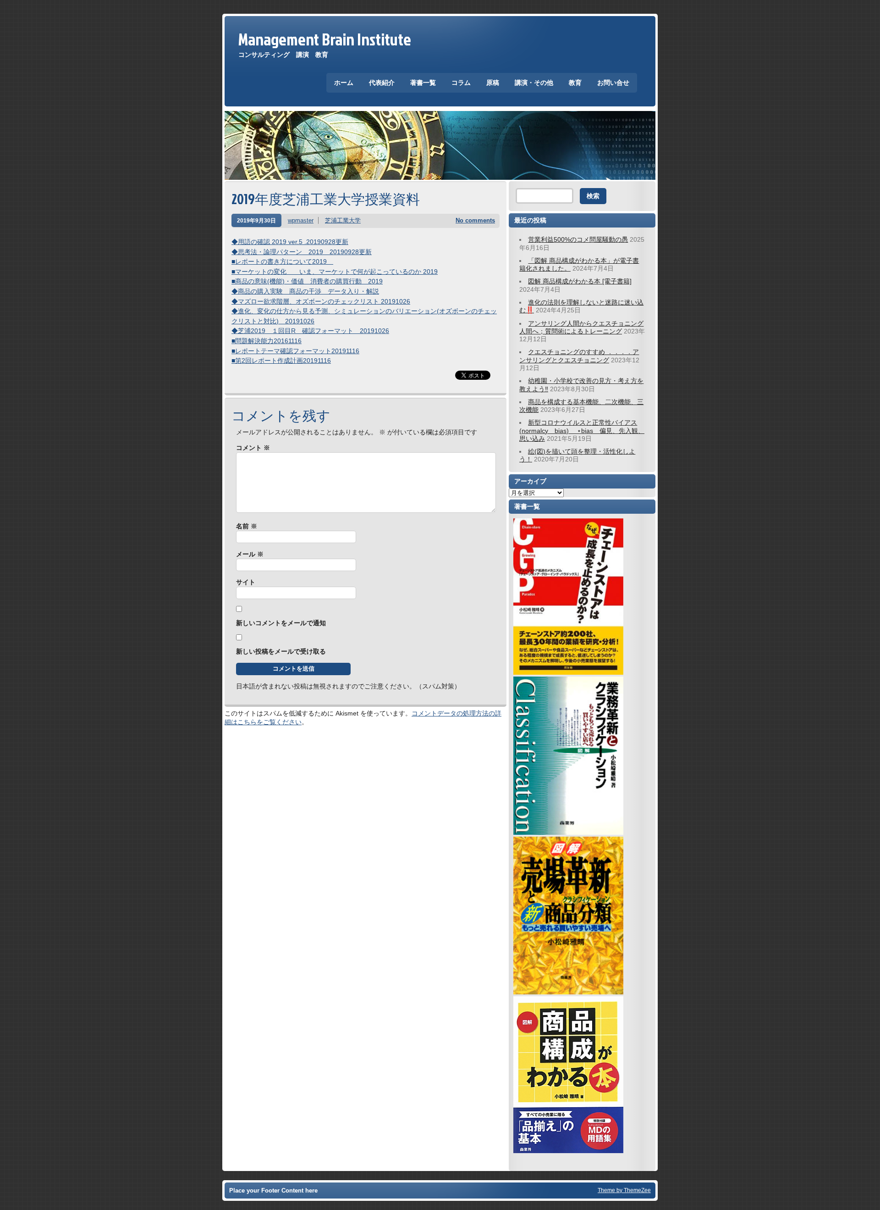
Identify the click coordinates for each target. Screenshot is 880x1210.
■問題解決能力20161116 (266, 340)
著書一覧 (423, 82)
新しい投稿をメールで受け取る (281, 651)
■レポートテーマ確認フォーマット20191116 (295, 351)
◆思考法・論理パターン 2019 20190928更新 (301, 251)
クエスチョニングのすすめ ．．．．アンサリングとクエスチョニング (579, 355)
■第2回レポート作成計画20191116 (281, 360)
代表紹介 (382, 82)
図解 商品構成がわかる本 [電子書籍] (580, 281)
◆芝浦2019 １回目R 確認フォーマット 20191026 (310, 330)
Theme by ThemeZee (624, 1190)
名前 (246, 526)
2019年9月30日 (256, 220)
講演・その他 (534, 82)
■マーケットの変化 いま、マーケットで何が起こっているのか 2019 (334, 271)
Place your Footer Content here (273, 1190)
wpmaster (301, 220)
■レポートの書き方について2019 (282, 261)
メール (250, 554)
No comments (475, 220)
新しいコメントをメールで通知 (281, 623)
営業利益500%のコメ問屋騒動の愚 (578, 239)
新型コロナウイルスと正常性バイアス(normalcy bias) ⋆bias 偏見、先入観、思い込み (581, 430)
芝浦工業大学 (343, 220)
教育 (575, 82)
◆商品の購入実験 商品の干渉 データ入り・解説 (305, 291)
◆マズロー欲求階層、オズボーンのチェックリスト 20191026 (320, 301)
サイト (245, 582)
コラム (461, 82)
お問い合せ (613, 82)
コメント (253, 447)
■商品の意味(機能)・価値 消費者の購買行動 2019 (307, 281)
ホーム (343, 82)
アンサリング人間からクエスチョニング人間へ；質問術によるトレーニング (581, 327)
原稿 (492, 82)
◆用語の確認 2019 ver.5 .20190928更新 (289, 241)
